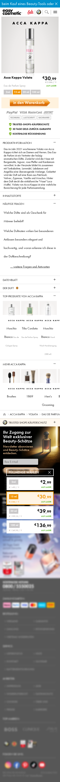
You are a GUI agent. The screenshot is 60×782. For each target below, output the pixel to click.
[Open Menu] (13, 12)
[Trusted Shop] (39, 12)
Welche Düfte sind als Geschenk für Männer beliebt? (25, 217)
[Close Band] (56, 4)
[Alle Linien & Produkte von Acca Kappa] (30, 22)
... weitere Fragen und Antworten (30, 266)
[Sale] (30, 12)
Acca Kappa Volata (18, 78)
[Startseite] (4, 414)
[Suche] (47, 12)
